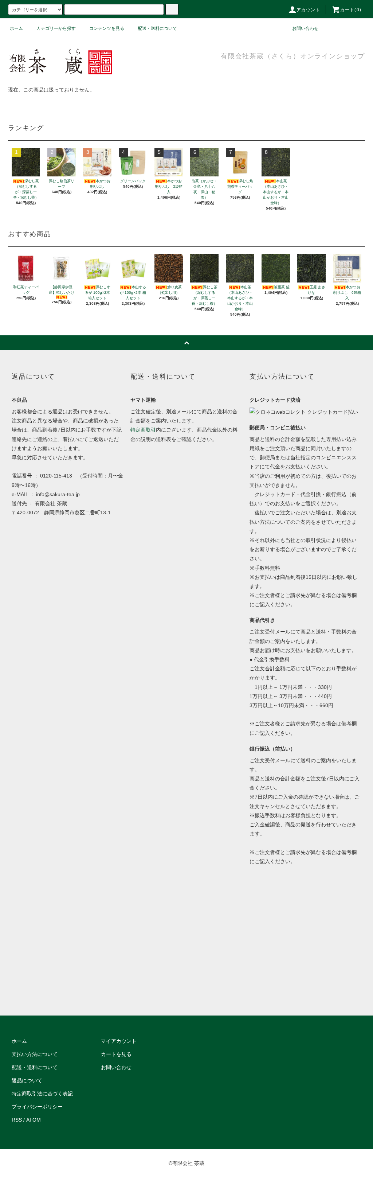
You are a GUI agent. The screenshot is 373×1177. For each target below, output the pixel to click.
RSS (17, 1120)
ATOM (33, 1120)
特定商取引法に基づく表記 (42, 1093)
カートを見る (116, 1054)
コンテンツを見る (106, 28)
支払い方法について (35, 1054)
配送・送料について (157, 28)
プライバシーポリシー (37, 1107)
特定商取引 (143, 430)
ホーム (16, 28)
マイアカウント (119, 1041)
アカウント (309, 9)
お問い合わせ (305, 28)
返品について (27, 1080)
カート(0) (350, 9)
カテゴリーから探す (56, 28)
